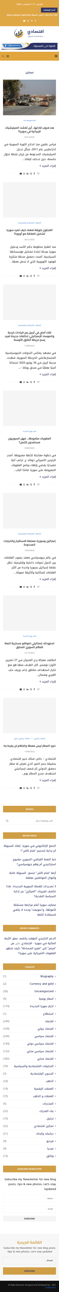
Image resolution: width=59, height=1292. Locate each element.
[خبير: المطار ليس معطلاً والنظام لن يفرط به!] (29, 715)
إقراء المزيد (49, 165)
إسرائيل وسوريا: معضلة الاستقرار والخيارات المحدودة (29, 542)
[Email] (24, 21)
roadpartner (50, 1287)
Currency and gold (28, 984)
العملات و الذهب (28, 1096)
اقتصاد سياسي (28, 1036)
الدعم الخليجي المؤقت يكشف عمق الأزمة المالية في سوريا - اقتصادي (30, 941)
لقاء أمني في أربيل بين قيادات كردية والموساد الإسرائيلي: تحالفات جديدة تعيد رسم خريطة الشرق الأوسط (29, 336)
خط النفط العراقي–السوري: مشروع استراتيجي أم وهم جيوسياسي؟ (34, 862)
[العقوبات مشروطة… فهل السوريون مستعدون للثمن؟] (29, 408)
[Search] (3, 56)
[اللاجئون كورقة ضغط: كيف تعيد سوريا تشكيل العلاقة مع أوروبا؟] (29, 200)
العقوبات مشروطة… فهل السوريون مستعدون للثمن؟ (29, 440)
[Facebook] (35, 21)
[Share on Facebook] (34, 174)
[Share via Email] (21, 174)
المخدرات (28, 1104)
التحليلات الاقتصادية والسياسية (28, 1066)
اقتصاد (28, 1021)
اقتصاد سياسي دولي (28, 1044)
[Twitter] (32, 21)
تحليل (28, 1119)
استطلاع (28, 1014)
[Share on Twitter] (31, 174)
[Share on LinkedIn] (27, 174)
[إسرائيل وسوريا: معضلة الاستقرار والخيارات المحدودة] (29, 511)
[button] (36, 10)
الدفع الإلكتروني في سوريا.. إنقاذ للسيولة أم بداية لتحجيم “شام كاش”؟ (30, 848)
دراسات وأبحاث (28, 1134)
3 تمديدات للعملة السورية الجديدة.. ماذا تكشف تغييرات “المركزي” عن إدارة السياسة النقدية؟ (31, 891)
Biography (28, 976)
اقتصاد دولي (28, 1029)
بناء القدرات (28, 1111)
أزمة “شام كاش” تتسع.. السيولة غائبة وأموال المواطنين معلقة (32, 10)
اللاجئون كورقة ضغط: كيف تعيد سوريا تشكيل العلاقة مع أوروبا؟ (30, 231)
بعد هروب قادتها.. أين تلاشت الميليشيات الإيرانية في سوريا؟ (29, 129)
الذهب (28, 1081)
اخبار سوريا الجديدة (28, 1006)
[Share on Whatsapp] (24, 174)
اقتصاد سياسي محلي (28, 1051)
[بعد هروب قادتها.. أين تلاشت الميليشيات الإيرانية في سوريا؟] (29, 97)
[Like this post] (38, 174)
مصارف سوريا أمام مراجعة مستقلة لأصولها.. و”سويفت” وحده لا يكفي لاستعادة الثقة (34, 909)
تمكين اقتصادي (28, 1126)
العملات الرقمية (28, 1089)
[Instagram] (28, 21)
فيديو (28, 1141)
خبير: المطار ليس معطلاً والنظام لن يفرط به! (29, 745)
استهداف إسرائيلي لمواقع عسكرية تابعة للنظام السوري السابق (29, 645)
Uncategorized (28, 991)
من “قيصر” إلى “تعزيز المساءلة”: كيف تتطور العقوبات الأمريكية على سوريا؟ (31, 948)
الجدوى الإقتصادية (28, 1074)
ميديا (28, 1149)
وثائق (28, 1156)
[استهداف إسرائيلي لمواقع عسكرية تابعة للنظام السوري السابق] (29, 613)
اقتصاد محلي (28, 1059)
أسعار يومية (28, 999)
